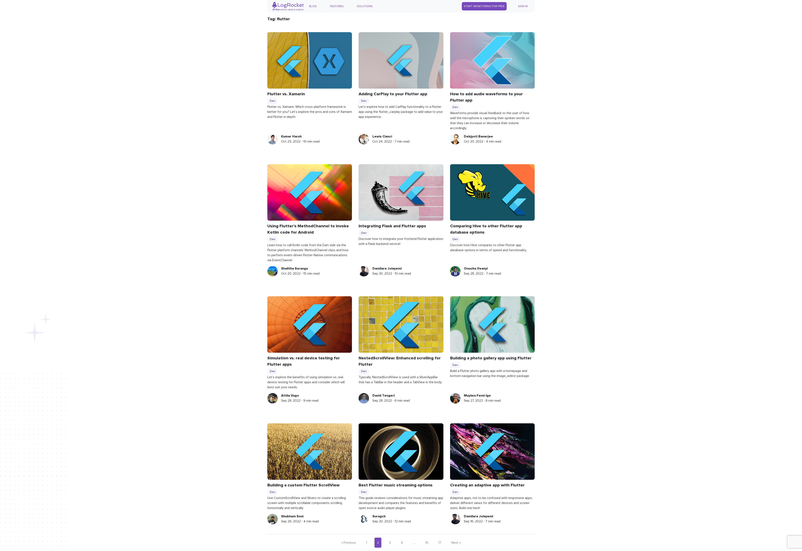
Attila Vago (290, 395)
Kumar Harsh (291, 136)
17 (439, 542)
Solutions (365, 6)
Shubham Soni (292, 516)
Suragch (379, 516)
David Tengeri (383, 395)
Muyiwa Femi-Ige (477, 395)
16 (426, 542)
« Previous (348, 542)
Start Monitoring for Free (484, 6)
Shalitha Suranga (294, 268)
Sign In (523, 6)
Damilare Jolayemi (387, 268)
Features (337, 6)
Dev (272, 100)
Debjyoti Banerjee (478, 136)
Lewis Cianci (382, 136)
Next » (456, 542)
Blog (313, 6)
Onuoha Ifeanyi (476, 268)
